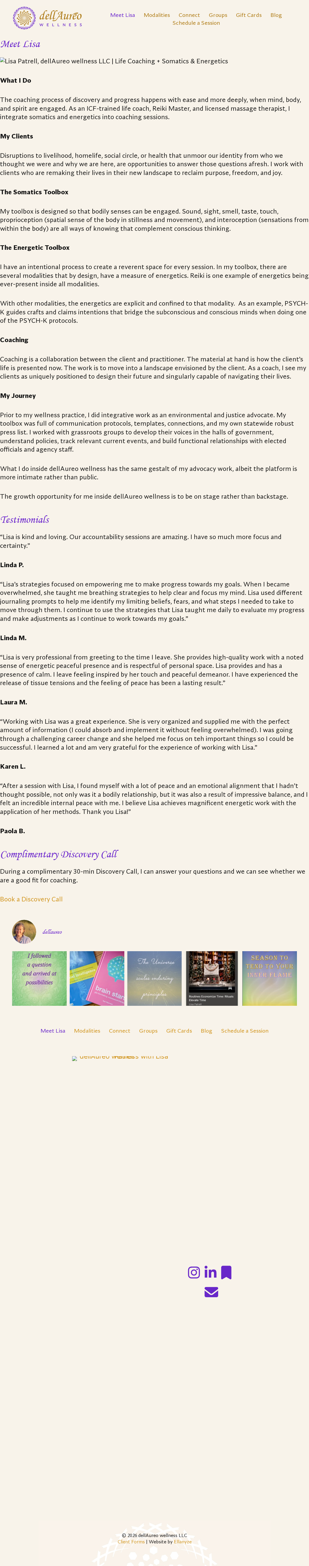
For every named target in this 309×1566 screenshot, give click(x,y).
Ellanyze (183, 1542)
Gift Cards (249, 15)
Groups (218, 15)
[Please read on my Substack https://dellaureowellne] (212, 978)
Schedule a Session (196, 23)
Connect (189, 15)
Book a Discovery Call (31, 899)
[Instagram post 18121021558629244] (154, 978)
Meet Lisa (122, 15)
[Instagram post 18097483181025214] (97, 978)
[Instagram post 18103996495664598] (269, 978)
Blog (276, 15)
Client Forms (131, 1542)
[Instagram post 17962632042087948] (39, 978)
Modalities (157, 15)
